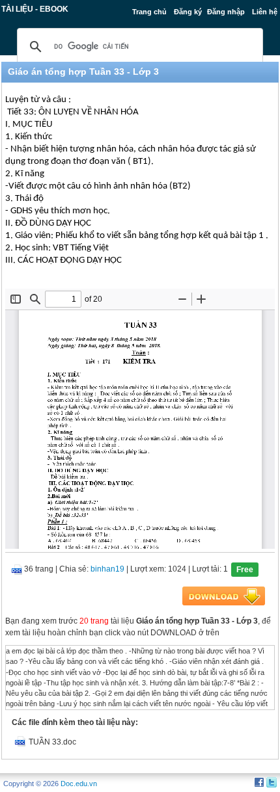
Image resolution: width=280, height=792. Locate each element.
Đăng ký (188, 12)
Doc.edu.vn (79, 783)
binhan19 (107, 569)
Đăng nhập (226, 12)
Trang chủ (149, 12)
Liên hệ (264, 12)
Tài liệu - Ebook (34, 9)
